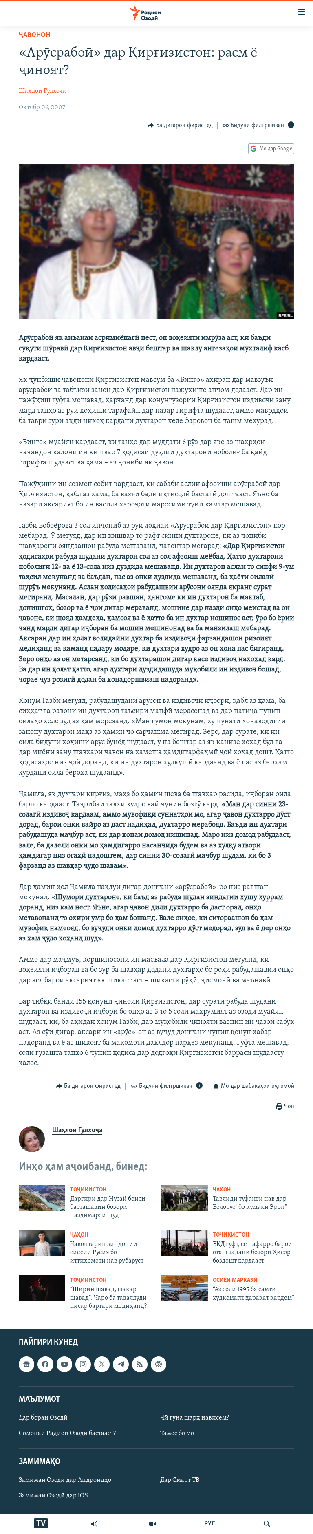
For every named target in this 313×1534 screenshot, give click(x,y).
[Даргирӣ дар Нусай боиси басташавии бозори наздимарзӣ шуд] (42, 1198)
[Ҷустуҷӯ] (267, 1524)
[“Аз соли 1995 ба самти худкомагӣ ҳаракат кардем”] (184, 1288)
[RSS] (140, 1364)
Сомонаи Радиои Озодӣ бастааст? (67, 1433)
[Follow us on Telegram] (120, 1364)
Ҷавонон (34, 35)
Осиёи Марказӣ (235, 1280)
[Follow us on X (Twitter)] (102, 1364)
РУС (209, 1524)
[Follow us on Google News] (26, 1364)
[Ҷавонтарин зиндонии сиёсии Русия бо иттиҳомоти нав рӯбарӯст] (42, 1243)
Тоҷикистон (88, 1190)
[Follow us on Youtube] (64, 1364)
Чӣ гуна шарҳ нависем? (194, 1418)
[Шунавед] (94, 1524)
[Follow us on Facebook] (45, 1364)
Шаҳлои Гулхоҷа (42, 91)
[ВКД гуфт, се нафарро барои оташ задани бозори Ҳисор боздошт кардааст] (184, 1243)
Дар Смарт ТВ (179, 1480)
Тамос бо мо (177, 1433)
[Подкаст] (158, 1364)
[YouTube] (152, 1524)
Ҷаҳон (222, 1190)
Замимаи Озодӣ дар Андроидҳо (65, 1480)
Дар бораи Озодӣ (43, 1418)
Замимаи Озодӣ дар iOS (53, 1495)
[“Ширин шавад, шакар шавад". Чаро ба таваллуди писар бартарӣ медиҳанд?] (42, 1288)
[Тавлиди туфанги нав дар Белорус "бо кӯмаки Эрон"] (184, 1198)
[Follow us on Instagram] (83, 1364)
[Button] (180, 125)
